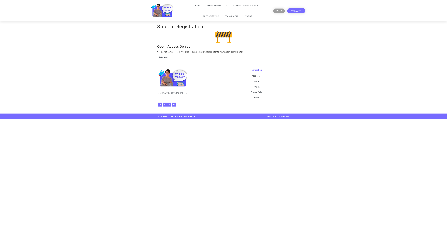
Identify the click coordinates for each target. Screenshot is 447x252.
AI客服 (256, 87)
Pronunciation (232, 16)
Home (197, 5)
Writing (248, 16)
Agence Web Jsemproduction (278, 116)
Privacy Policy (256, 92)
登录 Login (256, 76)
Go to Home (163, 57)
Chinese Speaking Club (216, 5)
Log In (256, 81)
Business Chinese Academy (245, 5)
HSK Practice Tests (211, 16)
